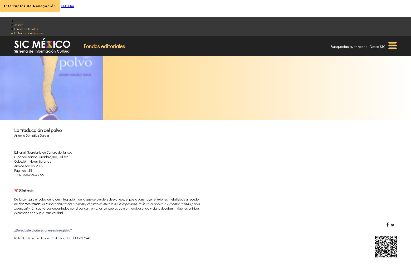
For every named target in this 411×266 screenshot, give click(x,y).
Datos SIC (377, 46)
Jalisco (18, 25)
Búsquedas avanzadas (349, 46)
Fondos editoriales (26, 29)
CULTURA (67, 6)
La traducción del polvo (29, 33)
